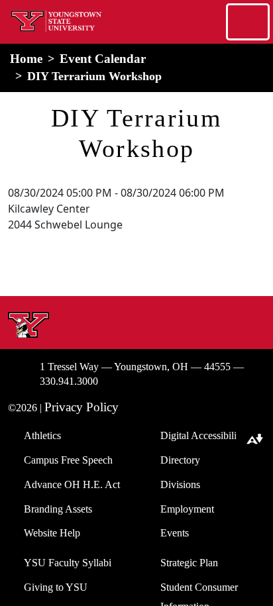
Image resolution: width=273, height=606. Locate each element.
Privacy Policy (81, 407)
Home (26, 59)
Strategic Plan (189, 562)
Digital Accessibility (202, 435)
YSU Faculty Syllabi (67, 562)
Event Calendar (103, 59)
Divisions (180, 484)
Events (174, 532)
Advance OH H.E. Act (72, 484)
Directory (180, 460)
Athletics (42, 435)
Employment (187, 509)
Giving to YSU (55, 587)
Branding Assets (58, 509)
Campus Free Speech (68, 460)
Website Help (52, 532)
